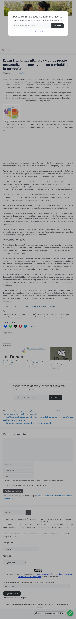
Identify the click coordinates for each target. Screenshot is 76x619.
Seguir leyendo (38, 31)
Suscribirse (58, 25)
